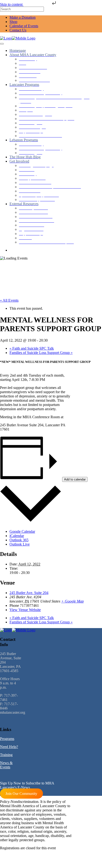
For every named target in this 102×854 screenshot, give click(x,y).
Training (6, 755)
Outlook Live (19, 544)
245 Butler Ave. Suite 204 (28, 593)
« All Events (9, 300)
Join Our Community (21, 794)
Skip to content (11, 4)
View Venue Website (25, 610)
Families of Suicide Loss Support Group (41, 353)
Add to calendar (75, 479)
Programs (7, 739)
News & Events (6, 765)
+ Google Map (72, 601)
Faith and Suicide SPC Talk (31, 348)
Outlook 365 (18, 540)
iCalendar (16, 536)
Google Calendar (22, 531)
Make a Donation (22, 17)
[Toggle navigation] (2, 43)
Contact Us (17, 30)
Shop (13, 22)
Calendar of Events (23, 26)
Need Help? (9, 747)
